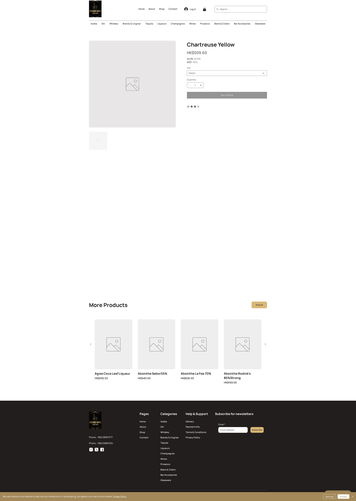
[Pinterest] (195, 106)
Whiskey (164, 432)
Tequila (164, 442)
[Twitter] (198, 106)
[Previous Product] (90, 344)
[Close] (352, 496)
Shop (142, 432)
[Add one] (201, 85)
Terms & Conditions (196, 432)
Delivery (190, 421)
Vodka (163, 421)
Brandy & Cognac (169, 437)
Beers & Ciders (167, 469)
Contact (144, 437)
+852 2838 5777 (105, 437)
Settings (329, 496)
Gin (162, 426)
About (143, 426)
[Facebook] (191, 106)
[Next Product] (265, 344)
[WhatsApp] (188, 106)
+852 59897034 (105, 443)
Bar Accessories (168, 474)
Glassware (165, 480)
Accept (343, 496)
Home (143, 421)
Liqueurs (165, 448)
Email (221, 424)
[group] (178, 352)
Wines (163, 458)
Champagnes (167, 453)
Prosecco (165, 464)
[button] (204, 9)
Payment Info (193, 426)
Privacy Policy (193, 437)
